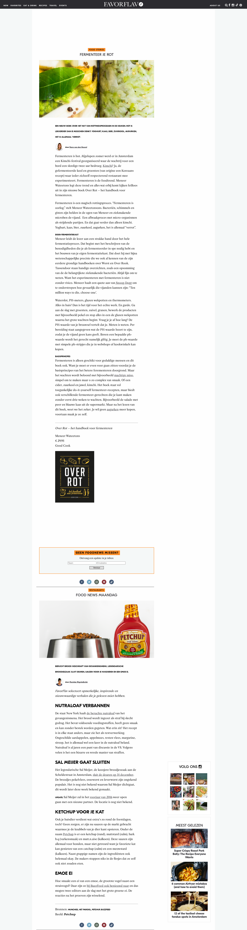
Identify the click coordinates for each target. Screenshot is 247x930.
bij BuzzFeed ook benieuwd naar (108, 886)
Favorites (16, 6)
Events (63, 6)
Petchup (68, 834)
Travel (53, 6)
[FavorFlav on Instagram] (233, 5)
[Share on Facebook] (81, 583)
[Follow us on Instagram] (96, 583)
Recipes (43, 6)
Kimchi (107, 166)
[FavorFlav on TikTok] (237, 5)
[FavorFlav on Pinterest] (241, 5)
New (6, 6)
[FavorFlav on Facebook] (229, 5)
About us (215, 6)
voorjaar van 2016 (101, 797)
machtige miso (123, 375)
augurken (113, 409)
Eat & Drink (30, 6)
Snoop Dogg (123, 283)
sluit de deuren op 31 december (113, 775)
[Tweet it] (89, 583)
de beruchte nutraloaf (101, 713)
